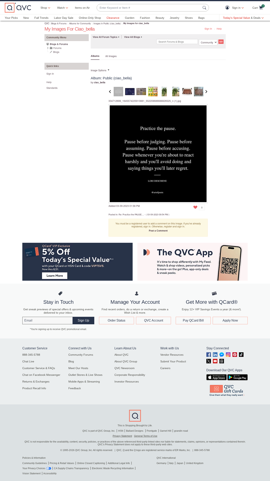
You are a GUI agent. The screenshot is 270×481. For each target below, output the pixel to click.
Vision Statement (31, 473)
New (26, 17)
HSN (120, 430)
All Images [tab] (111, 56)
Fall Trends (41, 17)
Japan (180, 463)
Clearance (113, 17)
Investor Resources (126, 381)
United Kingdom (194, 463)
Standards (52, 87)
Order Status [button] (116, 320)
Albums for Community (80, 23)
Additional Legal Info (119, 463)
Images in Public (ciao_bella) (107, 23)
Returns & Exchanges (35, 381)
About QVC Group (125, 361)
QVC (46, 23)
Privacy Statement (122, 436)
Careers (165, 368)
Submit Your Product (173, 361)
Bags (201, 17)
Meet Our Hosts (78, 368)
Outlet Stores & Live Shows (85, 374)
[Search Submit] (205, 7)
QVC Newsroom (124, 368)
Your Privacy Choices (33, 468)
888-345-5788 (31, 354)
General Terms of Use (145, 436)
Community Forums (80, 354)
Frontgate (152, 430)
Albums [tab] (95, 56)
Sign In (208, 28)
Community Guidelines (34, 463)
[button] (228, 8)
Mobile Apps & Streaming (84, 381)
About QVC (121, 354)
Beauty (160, 17)
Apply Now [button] (230, 320)
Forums (57, 48)
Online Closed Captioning (91, 463)
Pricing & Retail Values (62, 463)
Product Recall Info (34, 388)
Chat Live (28, 361)
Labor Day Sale (63, 17)
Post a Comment (158, 230)
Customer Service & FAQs (38, 368)
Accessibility (50, 473)
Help (219, 28)
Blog (71, 361)
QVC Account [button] (153, 320)
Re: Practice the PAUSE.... (131, 214)
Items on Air (82, 7)
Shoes (189, 17)
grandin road (181, 430)
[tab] (118, 91)
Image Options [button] (98, 70)
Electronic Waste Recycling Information (113, 468)
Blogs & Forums (59, 23)
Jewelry (174, 17)
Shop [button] (44, 7)
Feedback (74, 388)
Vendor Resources (171, 354)
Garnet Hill (165, 430)
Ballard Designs (135, 430)
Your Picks (11, 17)
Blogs (56, 51)
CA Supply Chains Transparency (71, 468)
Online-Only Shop (90, 17)
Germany (161, 463)
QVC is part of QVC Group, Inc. (98, 430)
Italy (171, 463)
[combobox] (149, 7)
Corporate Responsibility (129, 374)
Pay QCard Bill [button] (193, 320)
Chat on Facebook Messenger (41, 374)
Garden (129, 17)
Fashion (145, 17)
